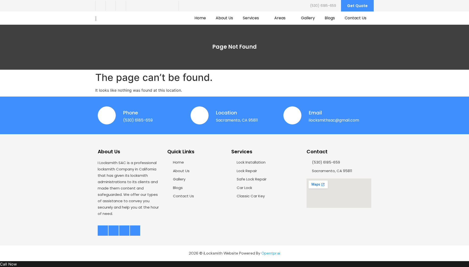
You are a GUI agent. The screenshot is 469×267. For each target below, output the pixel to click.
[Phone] (107, 115)
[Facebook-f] (100, 6)
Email (315, 112)
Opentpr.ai (270, 253)
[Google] (131, 6)
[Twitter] (111, 6)
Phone (130, 112)
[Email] (292, 115)
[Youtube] (121, 6)
